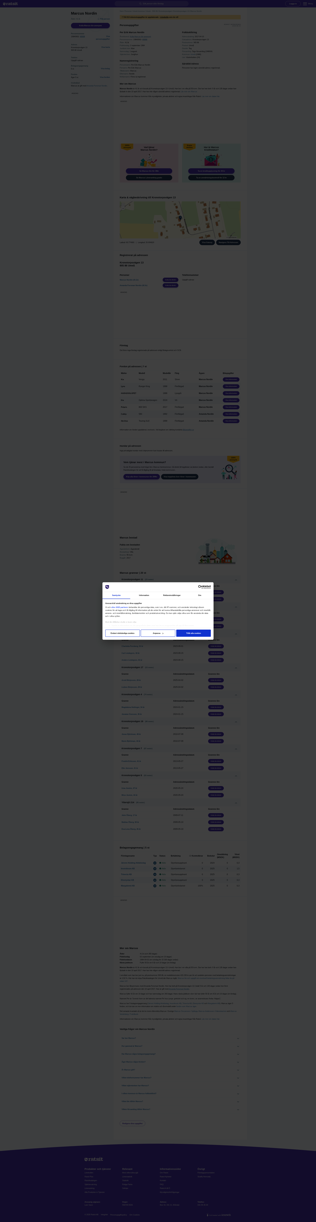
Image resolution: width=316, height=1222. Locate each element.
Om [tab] (199, 595)
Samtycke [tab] (116, 595)
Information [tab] (144, 595)
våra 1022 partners (119, 607)
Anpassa (156, 633)
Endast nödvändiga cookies (122, 633)
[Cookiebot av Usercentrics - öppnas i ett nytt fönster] (200, 587)
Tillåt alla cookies (193, 633)
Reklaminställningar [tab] (172, 595)
